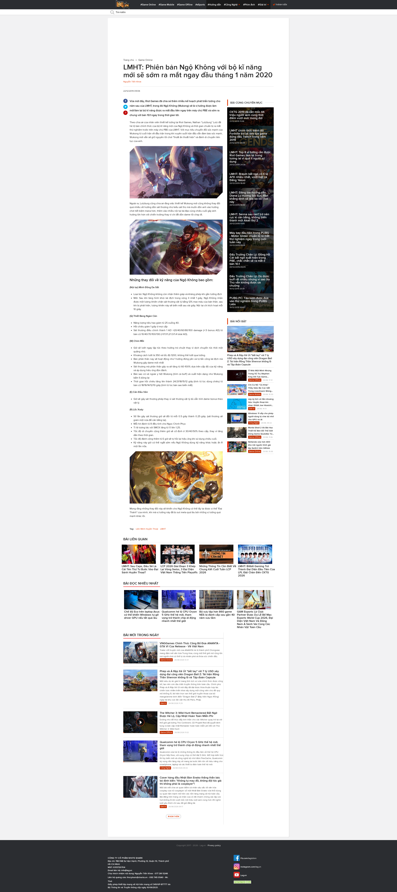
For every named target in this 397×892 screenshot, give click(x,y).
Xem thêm (174, 816)
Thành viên (281, 4)
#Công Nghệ (231, 4)
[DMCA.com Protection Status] (243, 882)
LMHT (163, 529)
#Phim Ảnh (249, 4)
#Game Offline (184, 4)
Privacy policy (214, 845)
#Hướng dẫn (214, 4)
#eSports (200, 4)
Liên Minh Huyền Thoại (147, 529)
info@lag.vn (126, 870)
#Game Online (148, 4)
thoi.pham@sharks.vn (137, 877)
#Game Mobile (166, 4)
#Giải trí (262, 4)
